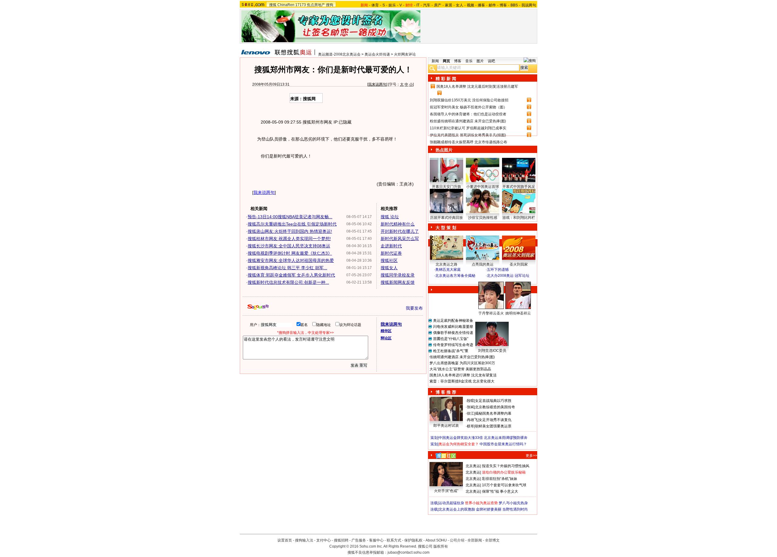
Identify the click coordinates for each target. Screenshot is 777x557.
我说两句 (528, 5)
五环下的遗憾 (498, 269)
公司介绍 (457, 540)
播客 (481, 5)
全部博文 (492, 540)
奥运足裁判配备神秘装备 (453, 320)
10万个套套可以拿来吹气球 (504, 485)
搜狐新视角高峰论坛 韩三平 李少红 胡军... (287, 267)
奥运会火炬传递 (377, 54)
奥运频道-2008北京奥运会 (339, 54)
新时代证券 (391, 253)
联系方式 (394, 540)
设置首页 (284, 540)
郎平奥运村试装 (446, 425)
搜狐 (273, 5)
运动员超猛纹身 (451, 503)
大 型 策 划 (446, 227)
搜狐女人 (389, 267)
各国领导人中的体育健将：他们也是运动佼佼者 (468, 114)
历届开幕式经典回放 (446, 218)
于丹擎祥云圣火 (491, 313)
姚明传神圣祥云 (518, 313)
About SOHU (436, 540)
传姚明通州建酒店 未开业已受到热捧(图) (462, 357)
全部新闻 (474, 540)
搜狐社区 (389, 260)
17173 (300, 5)
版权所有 (440, 546)
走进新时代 (391, 245)
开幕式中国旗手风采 (518, 187)
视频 (470, 5)
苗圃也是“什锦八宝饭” (450, 339)
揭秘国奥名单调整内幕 (493, 413)
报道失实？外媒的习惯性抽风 (505, 466)
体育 (375, 5)
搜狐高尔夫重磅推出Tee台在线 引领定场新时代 (292, 224)
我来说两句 (377, 84)
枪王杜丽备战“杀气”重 (450, 351)
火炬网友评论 (405, 54)
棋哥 (470, 426)
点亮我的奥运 (483, 264)
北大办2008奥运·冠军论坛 (508, 275)
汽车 (426, 5)
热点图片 (444, 150)
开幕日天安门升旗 (446, 187)
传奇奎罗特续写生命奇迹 (453, 345)
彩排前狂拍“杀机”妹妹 (499, 479)
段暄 (470, 401)
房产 (437, 5)
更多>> (531, 455)
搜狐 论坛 (390, 216)
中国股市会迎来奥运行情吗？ (503, 444)
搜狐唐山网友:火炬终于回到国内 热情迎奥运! (290, 231)
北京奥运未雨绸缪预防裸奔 (506, 438)
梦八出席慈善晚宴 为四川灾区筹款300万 (462, 363)
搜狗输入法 (304, 540)
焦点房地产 (316, 5)
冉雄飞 (472, 420)
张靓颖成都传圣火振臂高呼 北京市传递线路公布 (468, 142)
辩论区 (386, 338)
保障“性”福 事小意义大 (500, 491)
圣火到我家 (519, 264)
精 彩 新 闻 (446, 78)
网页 (446, 61)
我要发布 (414, 308)
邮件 (492, 5)
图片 (480, 61)
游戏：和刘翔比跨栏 (518, 218)
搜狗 (329, 5)
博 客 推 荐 (446, 392)
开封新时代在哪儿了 (400, 231)
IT (417, 5)
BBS (514, 5)
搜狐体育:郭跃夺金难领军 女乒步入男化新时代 (291, 275)
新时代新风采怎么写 (400, 238)
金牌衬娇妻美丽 (488, 509)
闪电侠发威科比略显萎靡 (453, 326)
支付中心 (323, 540)
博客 (503, 5)
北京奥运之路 (446, 264)
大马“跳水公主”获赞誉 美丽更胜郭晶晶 (460, 369)
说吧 (491, 61)
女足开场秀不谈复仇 (495, 420)
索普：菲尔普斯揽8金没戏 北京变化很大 (461, 381)
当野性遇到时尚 (515, 509)
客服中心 (376, 540)
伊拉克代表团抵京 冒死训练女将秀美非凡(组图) (468, 135)
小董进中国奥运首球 (482, 187)
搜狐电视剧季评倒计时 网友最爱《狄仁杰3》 (290, 253)
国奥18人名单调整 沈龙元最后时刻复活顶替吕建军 (477, 86)
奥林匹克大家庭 (448, 269)
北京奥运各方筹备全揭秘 (455, 275)
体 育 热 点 (485, 319)
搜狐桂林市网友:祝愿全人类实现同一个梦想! (289, 238)
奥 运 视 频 (446, 281)
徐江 (470, 413)
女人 (459, 5)
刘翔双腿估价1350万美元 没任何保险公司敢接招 (469, 100)
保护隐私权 (413, 540)
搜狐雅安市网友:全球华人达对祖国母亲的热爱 (291, 260)
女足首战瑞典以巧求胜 (493, 401)
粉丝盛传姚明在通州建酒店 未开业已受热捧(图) (468, 121)
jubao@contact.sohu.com (408, 552)
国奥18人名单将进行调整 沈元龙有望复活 (463, 375)
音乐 (469, 61)
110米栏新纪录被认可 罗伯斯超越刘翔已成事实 (468, 128)
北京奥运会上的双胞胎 (457, 509)
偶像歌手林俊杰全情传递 (453, 333)
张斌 (470, 407)
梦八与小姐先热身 (513, 503)
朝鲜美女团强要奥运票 (493, 426)
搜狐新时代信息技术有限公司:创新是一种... (288, 282)
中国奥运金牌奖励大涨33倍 (461, 438)
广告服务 (358, 540)
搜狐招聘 (341, 540)
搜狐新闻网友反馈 (398, 282)
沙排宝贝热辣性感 (482, 218)
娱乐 (392, 5)
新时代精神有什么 (398, 224)
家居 (448, 5)
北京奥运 (473, 466)
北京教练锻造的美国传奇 (495, 407)
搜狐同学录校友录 (398, 275)
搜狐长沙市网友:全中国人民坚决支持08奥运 (289, 245)
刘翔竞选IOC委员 (492, 350)
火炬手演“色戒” (446, 491)
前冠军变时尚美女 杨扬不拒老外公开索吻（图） (468, 107)
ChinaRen (285, 5)
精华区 (386, 331)
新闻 (435, 61)
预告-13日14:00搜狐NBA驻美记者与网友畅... (290, 216)
